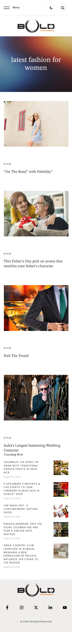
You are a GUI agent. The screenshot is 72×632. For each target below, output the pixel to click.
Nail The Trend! (16, 356)
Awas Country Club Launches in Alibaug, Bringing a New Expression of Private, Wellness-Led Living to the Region (21, 554)
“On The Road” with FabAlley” (28, 172)
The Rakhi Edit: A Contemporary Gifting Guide (21, 509)
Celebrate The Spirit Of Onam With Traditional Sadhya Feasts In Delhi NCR (21, 467)
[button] (12, 8)
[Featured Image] (36, 123)
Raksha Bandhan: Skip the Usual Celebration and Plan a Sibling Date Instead (23, 529)
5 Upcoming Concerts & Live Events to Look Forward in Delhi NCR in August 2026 (22, 489)
